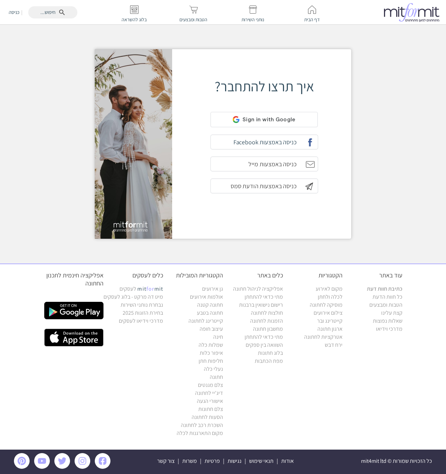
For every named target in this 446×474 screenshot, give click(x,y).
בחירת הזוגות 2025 (143, 312)
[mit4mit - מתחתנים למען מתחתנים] (413, 12)
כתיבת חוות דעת (384, 288)
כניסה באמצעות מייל (272, 164)
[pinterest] (23, 467)
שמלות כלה (211, 345)
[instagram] (84, 467)
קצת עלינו (391, 312)
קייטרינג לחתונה (206, 320)
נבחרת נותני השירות (142, 304)
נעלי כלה (213, 369)
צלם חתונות (210, 409)
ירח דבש (334, 345)
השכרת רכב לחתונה (202, 425)
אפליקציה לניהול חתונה (258, 288)
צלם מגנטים (210, 385)
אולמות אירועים (206, 296)
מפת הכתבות (269, 361)
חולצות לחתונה (267, 312)
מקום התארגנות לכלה (200, 433)
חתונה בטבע (210, 312)
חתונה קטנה (210, 304)
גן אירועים (212, 288)
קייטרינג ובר (330, 320)
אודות (287, 461)
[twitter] (63, 467)
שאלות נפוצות (387, 320)
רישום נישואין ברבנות (261, 304)
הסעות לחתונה (207, 417)
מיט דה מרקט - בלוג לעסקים (133, 296)
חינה (218, 337)
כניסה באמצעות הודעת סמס (264, 186)
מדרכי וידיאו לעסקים (141, 320)
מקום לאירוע (329, 288)
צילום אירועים (328, 312)
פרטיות (212, 461)
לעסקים (141, 288)
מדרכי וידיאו (389, 328)
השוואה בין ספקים (264, 345)
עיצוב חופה (211, 328)
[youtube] (43, 467)
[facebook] (104, 467)
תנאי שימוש (261, 461)
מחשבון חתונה (268, 328)
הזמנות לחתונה (266, 320)
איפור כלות (211, 353)
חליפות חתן (211, 361)
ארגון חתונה (330, 328)
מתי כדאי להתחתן (264, 296)
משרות (189, 461)
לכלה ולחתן (330, 296)
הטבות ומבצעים (385, 304)
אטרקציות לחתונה (323, 337)
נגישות (234, 461)
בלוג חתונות (270, 353)
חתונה (216, 377)
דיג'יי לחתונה (209, 393)
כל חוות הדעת (387, 296)
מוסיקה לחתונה (326, 304)
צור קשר (166, 461)
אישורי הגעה (210, 401)
